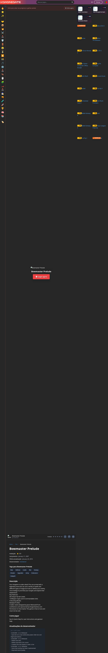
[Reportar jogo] (69, 536)
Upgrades (20, 573)
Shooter (12, 573)
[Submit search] (72, 2)
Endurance (34, 573)
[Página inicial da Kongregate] (10, 2)
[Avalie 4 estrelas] (60, 536)
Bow (11, 570)
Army (27, 573)
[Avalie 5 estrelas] (62, 536)
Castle (24, 570)
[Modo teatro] (73, 536)
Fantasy (36, 570)
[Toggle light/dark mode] (92, 2)
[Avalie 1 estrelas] (54, 536)
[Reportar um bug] (65, 536)
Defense (18, 570)
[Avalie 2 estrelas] (56, 536)
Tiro (16, 544)
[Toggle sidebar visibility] (5, 6)
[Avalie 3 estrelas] (58, 536)
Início (11, 544)
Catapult (12, 576)
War (30, 570)
